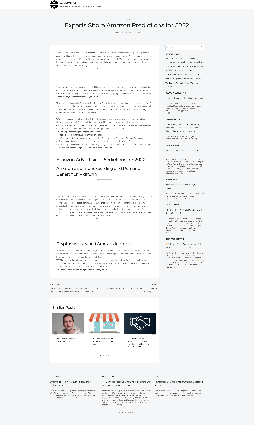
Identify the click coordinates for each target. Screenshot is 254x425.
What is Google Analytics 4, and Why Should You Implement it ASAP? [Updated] (133, 288)
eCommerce (127, 19)
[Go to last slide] (55, 333)
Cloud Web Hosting (175, 93)
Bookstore (171, 180)
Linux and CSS (57, 377)
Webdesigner (172, 145)
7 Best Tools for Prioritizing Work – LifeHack (184, 74)
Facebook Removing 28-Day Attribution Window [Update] (102, 341)
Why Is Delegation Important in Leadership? (184, 79)
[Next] (153, 333)
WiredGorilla (172, 119)
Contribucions (110, 377)
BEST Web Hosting (174, 239)
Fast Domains (172, 205)
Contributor (120, 32)
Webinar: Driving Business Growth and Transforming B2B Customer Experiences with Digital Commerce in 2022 (74, 288)
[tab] (100, 355)
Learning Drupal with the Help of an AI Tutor (184, 98)
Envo (157, 377)
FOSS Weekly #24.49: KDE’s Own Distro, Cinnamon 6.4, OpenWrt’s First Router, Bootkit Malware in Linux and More (182, 127)
